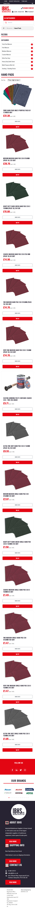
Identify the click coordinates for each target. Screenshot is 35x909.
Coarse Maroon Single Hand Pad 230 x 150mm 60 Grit (16, 591)
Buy (18, 127)
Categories (10, 18)
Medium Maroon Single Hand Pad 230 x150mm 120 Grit (16, 495)
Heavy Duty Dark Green (8, 61)
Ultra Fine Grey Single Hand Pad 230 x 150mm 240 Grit (16, 735)
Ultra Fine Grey (6, 58)
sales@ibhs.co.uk (13, 873)
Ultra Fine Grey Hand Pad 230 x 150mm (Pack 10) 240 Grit (16, 447)
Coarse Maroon (6, 55)
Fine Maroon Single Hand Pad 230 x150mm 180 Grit (14, 639)
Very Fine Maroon (7, 44)
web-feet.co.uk (24, 891)
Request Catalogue (14, 1)
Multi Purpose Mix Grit (8, 65)
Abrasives (9, 28)
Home (5, 1)
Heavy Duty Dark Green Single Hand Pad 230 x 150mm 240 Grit (17, 543)
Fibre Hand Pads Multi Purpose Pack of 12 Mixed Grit (17, 111)
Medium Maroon (6, 51)
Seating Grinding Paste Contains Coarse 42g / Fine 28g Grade (17, 399)
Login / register (18, 12)
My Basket (30, 12)
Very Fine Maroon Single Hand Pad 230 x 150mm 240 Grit (17, 687)
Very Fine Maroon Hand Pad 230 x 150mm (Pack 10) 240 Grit (17, 351)
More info (17, 121)
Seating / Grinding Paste (9, 68)
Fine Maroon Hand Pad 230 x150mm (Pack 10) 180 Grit (17, 303)
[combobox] (18, 22)
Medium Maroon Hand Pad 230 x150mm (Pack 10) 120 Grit (16, 159)
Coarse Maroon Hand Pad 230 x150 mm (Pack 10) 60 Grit (16, 255)
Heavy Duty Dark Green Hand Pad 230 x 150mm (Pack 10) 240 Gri (16, 207)
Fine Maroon (5, 48)
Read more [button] (13, 841)
